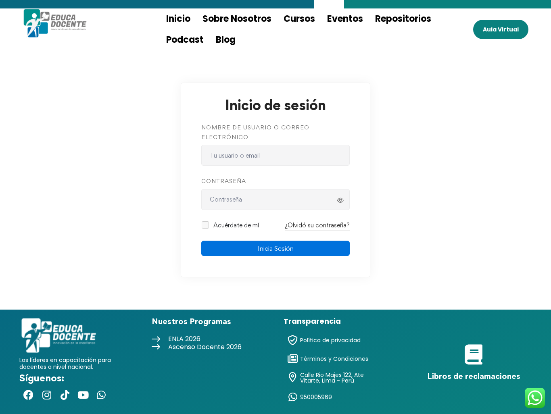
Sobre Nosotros (236, 18)
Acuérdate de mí (235, 225)
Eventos (345, 18)
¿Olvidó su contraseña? (317, 225)
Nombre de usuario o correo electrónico (255, 132)
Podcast (185, 39)
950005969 (316, 397)
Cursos (299, 18)
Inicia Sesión (276, 248)
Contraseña (223, 180)
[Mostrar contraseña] (340, 200)
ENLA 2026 (184, 338)
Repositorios (403, 18)
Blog (226, 39)
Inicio (178, 18)
